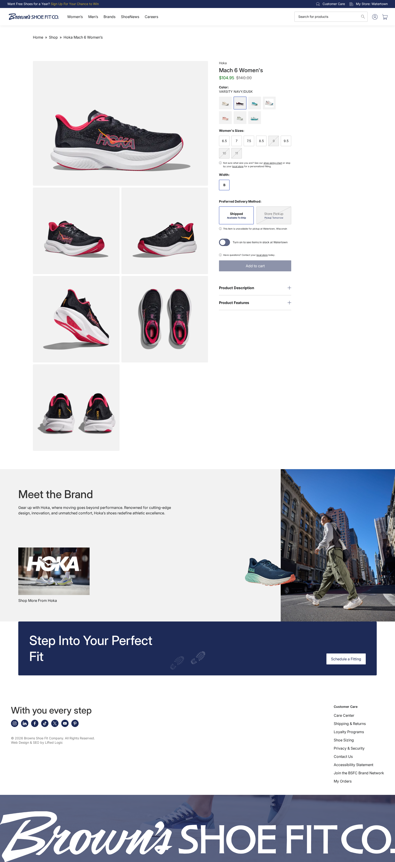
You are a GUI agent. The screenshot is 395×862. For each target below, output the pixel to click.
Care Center (344, 715)
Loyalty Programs (349, 732)
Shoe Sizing (344, 740)
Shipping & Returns (350, 723)
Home (38, 37)
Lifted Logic (54, 742)
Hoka (223, 63)
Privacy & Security (349, 748)
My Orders (343, 781)
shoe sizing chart (273, 162)
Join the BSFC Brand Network (359, 773)
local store (237, 166)
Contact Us (343, 756)
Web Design (20, 742)
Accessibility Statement (353, 764)
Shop (53, 37)
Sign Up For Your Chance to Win (75, 4)
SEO (36, 742)
